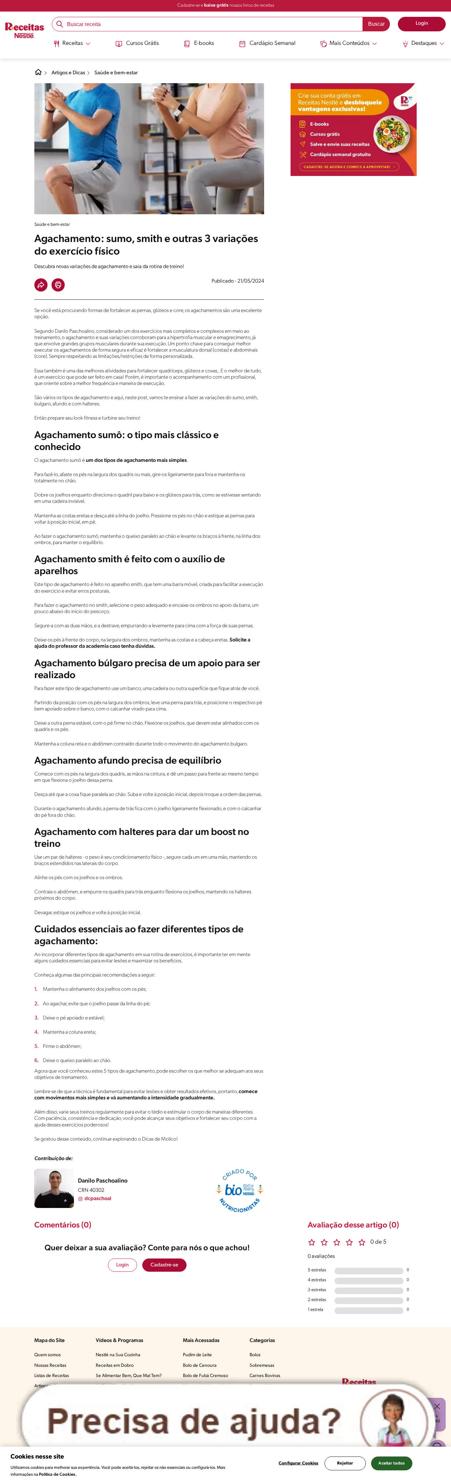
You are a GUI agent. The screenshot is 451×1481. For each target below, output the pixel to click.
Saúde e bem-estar (116, 73)
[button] (41, 285)
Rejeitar (345, 1463)
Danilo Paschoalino (102, 1181)
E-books (204, 44)
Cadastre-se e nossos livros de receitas (225, 5)
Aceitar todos (391, 1463)
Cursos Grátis (142, 44)
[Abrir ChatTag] (229, 1422)
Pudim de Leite (197, 1355)
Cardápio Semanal (272, 44)
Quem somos (47, 1355)
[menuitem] (72, 46)
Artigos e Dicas (68, 73)
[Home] (38, 74)
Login (122, 1265)
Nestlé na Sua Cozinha (118, 1355)
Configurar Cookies (298, 1463)
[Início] (24, 31)
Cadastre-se (164, 1265)
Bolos (255, 1355)
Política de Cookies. (58, 1474)
